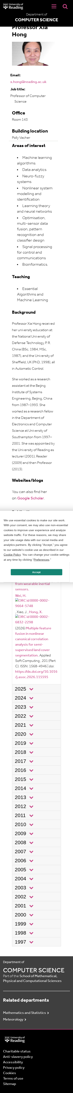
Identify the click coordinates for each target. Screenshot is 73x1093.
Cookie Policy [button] (12, 554)
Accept (36, 572)
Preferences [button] (41, 559)
